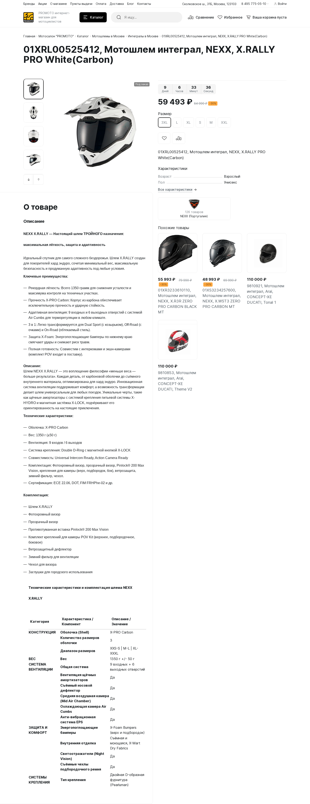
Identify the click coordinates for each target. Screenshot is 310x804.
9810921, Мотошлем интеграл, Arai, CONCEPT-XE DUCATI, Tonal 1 (265, 294)
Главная (29, 36)
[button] (255, 4)
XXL (224, 122)
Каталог (83, 36)
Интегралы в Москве (143, 36)
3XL (164, 122)
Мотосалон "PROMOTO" (56, 36)
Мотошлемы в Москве (108, 36)
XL (188, 122)
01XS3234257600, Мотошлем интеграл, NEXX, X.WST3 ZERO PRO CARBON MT (221, 298)
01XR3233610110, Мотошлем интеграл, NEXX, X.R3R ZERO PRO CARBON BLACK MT (177, 301)
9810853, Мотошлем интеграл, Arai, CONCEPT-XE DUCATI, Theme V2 (177, 380)
